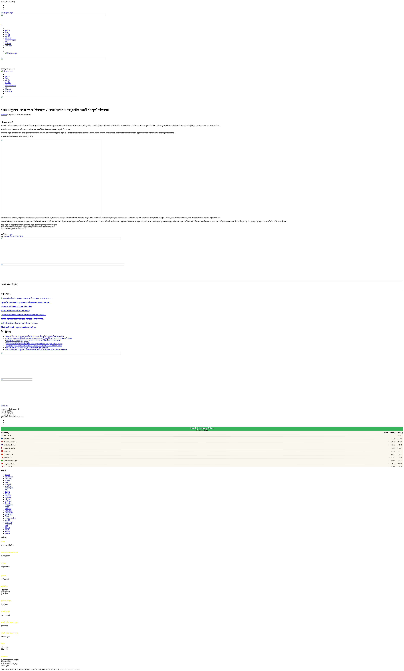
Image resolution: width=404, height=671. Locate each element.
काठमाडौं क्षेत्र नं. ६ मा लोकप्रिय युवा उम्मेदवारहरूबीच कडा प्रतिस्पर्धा (27, 347)
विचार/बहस (8, 46)
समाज (7, 529)
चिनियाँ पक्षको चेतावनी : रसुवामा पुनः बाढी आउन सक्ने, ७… (18, 327)
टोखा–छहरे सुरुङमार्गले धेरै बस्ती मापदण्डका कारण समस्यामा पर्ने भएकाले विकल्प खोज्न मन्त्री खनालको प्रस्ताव (39, 338)
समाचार (7, 30)
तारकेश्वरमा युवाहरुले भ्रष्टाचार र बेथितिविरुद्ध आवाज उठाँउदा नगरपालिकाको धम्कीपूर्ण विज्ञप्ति (34, 346)
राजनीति (7, 36)
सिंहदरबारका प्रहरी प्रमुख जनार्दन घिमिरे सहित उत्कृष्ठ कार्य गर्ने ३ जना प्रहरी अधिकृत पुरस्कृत (34, 344)
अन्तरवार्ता (8, 44)
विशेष (6, 32)
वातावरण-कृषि (9, 522)
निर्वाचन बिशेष (9, 505)
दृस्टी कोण (8, 501)
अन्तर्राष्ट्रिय (8, 486)
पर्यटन (7, 507)
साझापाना (4, 115)
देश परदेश (8, 503)
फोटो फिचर (8, 511)
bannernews (9, 477)
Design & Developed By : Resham (70, 669)
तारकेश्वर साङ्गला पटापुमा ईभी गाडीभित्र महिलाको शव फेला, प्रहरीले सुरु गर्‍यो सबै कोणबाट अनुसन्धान (36, 349)
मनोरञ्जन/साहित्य (10, 40)
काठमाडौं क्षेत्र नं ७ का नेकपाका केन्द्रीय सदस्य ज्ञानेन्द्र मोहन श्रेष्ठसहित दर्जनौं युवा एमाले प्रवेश (35, 336)
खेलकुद (7, 492)
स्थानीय (7, 34)
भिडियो (7, 516)
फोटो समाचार (9, 512)
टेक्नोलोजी (8, 497)
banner (7, 475)
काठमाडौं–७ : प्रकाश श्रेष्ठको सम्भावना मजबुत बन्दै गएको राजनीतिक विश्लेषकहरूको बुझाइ (33, 340)
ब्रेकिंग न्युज (8, 514)
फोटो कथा (8, 509)
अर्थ (6, 42)
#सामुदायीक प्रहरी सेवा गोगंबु (14, 236)
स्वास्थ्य (7, 533)
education (8, 478)
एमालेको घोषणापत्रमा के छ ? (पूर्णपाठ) (17, 342)
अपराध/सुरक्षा (9, 488)
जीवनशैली (8, 38)
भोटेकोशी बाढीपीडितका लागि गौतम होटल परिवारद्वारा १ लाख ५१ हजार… (22, 319)
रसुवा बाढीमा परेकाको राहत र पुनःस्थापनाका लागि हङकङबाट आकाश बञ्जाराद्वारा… (26, 302)
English (7, 480)
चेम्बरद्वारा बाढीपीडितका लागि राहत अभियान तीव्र (15, 311)
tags (6, 482)
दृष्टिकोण (7, 499)
